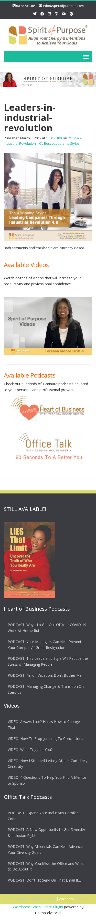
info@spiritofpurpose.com (63, 5)
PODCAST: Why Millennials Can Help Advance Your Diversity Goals (45, 849)
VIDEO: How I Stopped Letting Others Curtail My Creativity (47, 763)
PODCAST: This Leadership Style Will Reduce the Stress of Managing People (48, 661)
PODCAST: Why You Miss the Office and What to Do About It (46, 866)
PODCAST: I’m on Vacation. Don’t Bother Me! (45, 675)
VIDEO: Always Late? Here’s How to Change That (44, 724)
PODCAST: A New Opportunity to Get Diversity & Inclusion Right (46, 832)
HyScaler (82, 898)
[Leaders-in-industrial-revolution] (48, 196)
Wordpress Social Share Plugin (38, 906)
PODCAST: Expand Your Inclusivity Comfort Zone (43, 815)
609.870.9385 (26, 5)
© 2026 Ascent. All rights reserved (30, 898)
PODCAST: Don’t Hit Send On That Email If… (44, 880)
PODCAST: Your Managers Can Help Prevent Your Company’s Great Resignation (44, 644)
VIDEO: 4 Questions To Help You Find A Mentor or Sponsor (47, 780)
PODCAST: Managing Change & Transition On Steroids (46, 689)
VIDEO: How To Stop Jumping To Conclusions (45, 738)
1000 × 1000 (54, 138)
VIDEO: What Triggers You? (30, 749)
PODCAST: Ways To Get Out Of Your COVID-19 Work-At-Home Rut (47, 627)
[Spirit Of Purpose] (48, 34)
